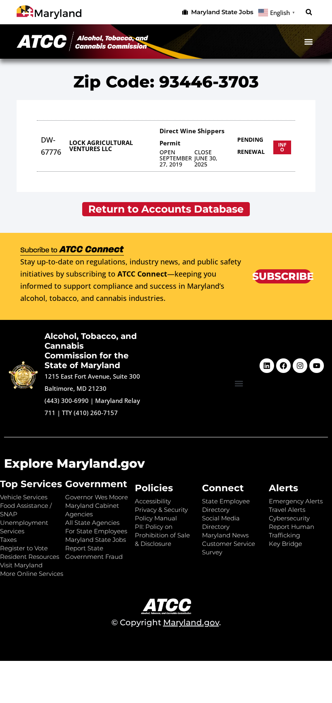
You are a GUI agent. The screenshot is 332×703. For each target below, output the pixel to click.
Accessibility (153, 501)
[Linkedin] (267, 365)
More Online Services (31, 573)
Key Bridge (285, 543)
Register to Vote (24, 548)
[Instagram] (300, 365)
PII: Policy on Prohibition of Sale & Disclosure (162, 535)
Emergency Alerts (296, 501)
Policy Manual (156, 518)
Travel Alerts (287, 509)
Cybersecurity (289, 518)
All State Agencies (92, 522)
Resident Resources (29, 556)
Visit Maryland (21, 565)
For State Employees (96, 531)
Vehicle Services (23, 497)
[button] (308, 12)
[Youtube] (316, 365)
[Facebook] (283, 365)
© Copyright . (166, 622)
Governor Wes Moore (96, 497)
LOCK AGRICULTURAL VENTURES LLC (101, 145)
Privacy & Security (161, 509)
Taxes (8, 539)
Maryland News (225, 535)
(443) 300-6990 (67, 400)
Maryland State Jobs (95, 539)
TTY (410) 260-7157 (90, 413)
